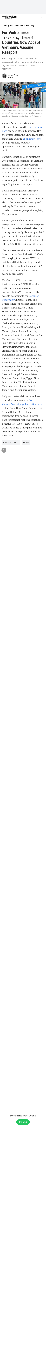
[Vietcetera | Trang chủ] (11, 17)
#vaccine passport (11, 442)
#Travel (26, 442)
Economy (30, 25)
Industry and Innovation (12, 25)
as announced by (32, 138)
